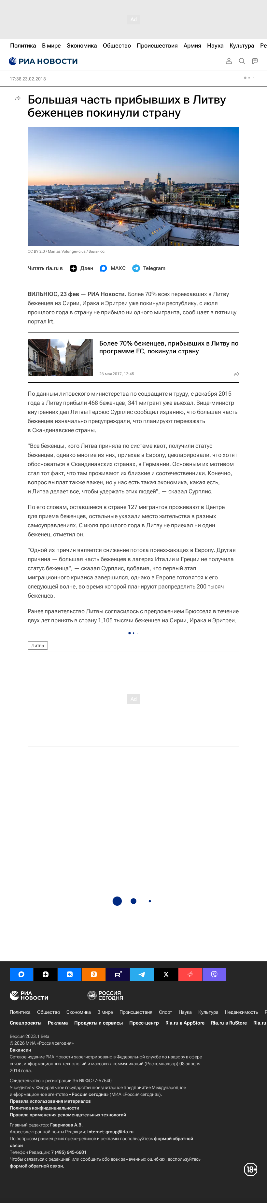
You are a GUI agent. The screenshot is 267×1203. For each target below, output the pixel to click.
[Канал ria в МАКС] (21, 974)
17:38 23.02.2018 (28, 78)
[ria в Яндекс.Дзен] (45, 974)
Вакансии (20, 1050)
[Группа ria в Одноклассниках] (93, 974)
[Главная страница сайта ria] (42, 61)
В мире (105, 1012)
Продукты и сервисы (98, 1023)
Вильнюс (97, 251)
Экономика (78, 1012)
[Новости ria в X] (166, 974)
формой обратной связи (36, 1165)
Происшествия (135, 1012)
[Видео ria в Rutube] (118, 974)
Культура (208, 1012)
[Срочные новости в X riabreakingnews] (190, 974)
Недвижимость (241, 1012)
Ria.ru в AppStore (184, 1023)
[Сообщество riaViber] (214, 974)
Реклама (58, 1023)
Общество (48, 1012)
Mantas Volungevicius (67, 251)
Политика (20, 1012)
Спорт (165, 1012)
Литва (37, 645)
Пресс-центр (144, 1023)
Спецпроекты (25, 1023)
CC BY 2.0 (36, 251)
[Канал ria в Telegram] (142, 974)
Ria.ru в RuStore (229, 1023)
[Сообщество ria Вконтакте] (69, 974)
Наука (185, 1012)
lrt (50, 321)
